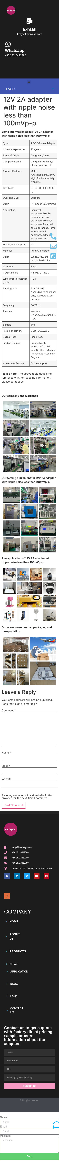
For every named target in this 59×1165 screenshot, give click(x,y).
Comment (9, 710)
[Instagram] (7, 896)
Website (6, 779)
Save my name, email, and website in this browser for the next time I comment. (27, 796)
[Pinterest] (46, 876)
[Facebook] (7, 876)
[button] (29, 82)
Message (5, 1136)
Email (6, 765)
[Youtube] (36, 876)
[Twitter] (27, 876)
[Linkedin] (17, 876)
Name (6, 752)
